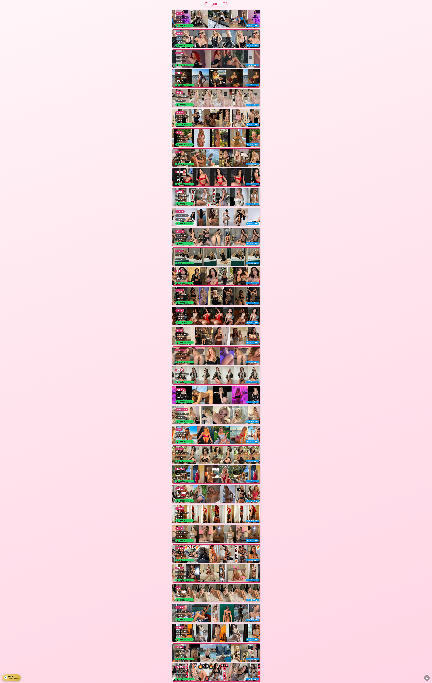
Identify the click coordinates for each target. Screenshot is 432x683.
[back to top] (427, 678)
